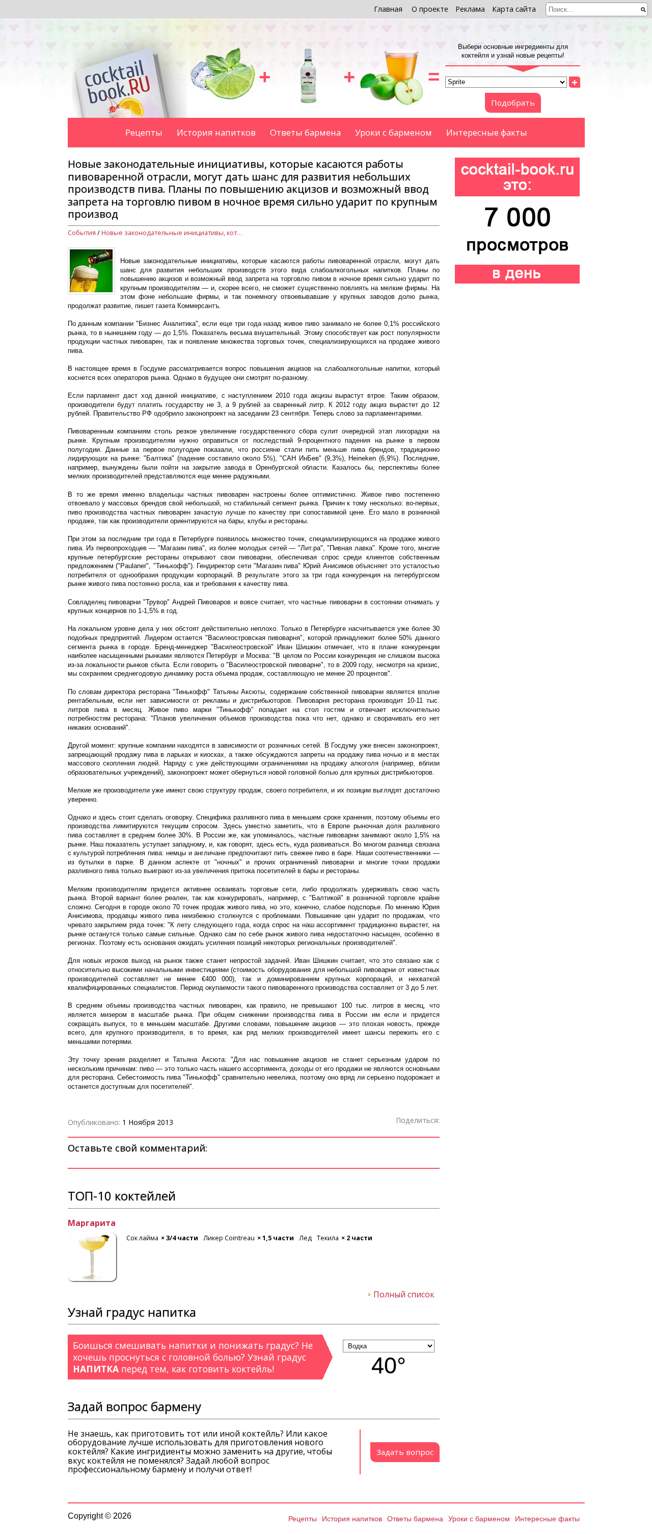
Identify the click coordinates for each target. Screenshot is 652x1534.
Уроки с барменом (393, 132)
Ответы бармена (305, 132)
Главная (388, 9)
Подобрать (513, 102)
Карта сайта (514, 9)
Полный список (403, 1294)
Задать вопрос (404, 1452)
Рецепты (143, 132)
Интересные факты (486, 132)
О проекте (430, 9)
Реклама (470, 9)
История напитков (216, 132)
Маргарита (92, 1223)
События (82, 232)
